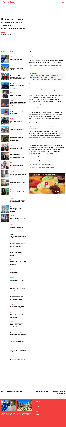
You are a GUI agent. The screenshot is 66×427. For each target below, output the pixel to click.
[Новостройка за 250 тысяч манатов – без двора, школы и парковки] (5, 209)
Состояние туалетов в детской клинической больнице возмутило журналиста (17, 245)
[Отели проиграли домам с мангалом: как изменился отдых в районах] (5, 253)
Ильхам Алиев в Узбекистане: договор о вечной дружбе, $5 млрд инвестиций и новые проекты (18, 77)
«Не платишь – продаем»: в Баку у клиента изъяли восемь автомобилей (18, 263)
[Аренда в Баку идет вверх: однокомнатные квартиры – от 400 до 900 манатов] (5, 67)
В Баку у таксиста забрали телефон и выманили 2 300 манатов (16, 280)
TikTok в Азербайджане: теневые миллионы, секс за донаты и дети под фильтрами (18, 236)
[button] (63, 3)
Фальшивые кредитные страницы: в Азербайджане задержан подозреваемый (16, 227)
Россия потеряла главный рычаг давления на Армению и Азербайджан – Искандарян (18, 59)
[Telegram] (61, 51)
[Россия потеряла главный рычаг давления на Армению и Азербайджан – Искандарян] (5, 59)
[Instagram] (50, 402)
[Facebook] (47, 51)
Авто (11, 82)
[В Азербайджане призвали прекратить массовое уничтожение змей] (5, 138)
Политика (12, 145)
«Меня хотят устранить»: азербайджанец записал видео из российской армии (18, 174)
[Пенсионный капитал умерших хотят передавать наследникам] (5, 288)
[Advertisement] (47, 37)
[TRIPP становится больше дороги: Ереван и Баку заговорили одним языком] (5, 324)
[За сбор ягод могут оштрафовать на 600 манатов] (5, 112)
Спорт (11, 269)
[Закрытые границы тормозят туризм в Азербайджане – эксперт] (5, 129)
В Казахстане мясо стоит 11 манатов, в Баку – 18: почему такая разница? (17, 316)
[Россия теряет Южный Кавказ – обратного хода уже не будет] (5, 182)
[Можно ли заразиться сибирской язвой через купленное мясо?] (5, 350)
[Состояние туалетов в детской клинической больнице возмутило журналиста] (5, 244)
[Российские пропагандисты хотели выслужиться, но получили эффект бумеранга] (5, 297)
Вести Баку (4, 34)
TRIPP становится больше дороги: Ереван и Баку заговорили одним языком (16, 325)
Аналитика (12, 206)
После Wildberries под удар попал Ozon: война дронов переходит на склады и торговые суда (18, 104)
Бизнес (3, 32)
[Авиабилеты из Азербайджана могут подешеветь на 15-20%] (5, 200)
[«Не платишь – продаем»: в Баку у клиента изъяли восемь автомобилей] (5, 262)
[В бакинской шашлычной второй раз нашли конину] (5, 359)
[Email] (59, 51)
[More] (64, 51)
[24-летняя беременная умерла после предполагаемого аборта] (5, 191)
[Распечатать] (56, 51)
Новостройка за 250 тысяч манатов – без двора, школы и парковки (17, 210)
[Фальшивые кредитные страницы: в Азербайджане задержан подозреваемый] (5, 227)
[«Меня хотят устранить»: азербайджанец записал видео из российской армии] (5, 174)
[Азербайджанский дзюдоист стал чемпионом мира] (5, 271)
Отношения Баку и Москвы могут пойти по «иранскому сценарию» (17, 166)
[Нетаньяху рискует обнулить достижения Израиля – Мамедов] (5, 333)
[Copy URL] (54, 51)
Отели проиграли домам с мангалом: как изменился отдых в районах (18, 254)
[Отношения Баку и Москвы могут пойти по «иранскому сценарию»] (5, 165)
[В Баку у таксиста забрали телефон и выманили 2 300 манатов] (5, 280)
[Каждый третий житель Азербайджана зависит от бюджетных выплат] (5, 120)
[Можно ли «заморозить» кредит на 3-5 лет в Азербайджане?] (5, 341)
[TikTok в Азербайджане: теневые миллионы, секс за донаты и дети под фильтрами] (5, 235)
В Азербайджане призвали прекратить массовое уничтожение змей (16, 139)
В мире (11, 56)
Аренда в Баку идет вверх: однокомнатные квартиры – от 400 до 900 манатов (17, 68)
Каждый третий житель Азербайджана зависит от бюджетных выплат (16, 121)
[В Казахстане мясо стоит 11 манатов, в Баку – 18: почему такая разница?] (5, 315)
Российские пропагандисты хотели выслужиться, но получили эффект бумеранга (17, 298)
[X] (49, 51)
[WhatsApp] (52, 51)
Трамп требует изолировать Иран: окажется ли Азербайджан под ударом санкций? (18, 219)
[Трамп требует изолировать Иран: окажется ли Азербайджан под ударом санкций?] (5, 218)
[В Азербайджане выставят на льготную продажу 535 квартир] (5, 306)
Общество (12, 189)
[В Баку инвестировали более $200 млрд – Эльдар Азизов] (5, 94)
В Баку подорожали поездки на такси (11, 391)
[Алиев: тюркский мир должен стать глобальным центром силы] (5, 147)
